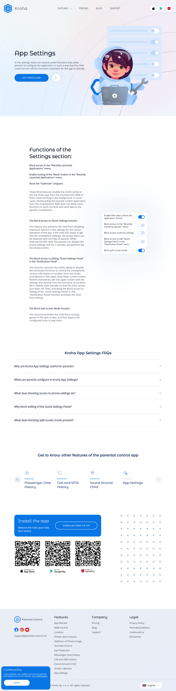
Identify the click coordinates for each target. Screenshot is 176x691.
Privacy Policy (136, 623)
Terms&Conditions (139, 627)
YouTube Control (63, 645)
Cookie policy (136, 632)
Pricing (95, 623)
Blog (94, 627)
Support (96, 632)
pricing (83, 8)
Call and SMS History (65, 659)
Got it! (17, 682)
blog (99, 8)
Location (59, 632)
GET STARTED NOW (31, 77)
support (115, 8)
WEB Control (61, 627)
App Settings (61, 672)
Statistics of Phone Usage (68, 641)
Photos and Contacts (65, 636)
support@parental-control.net (30, 635)
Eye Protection (62, 650)
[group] (38, 479)
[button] (17, 480)
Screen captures (63, 668)
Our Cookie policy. (40, 676)
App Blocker (60, 623)
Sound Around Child (65, 663)
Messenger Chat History (67, 654)
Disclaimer (135, 636)
